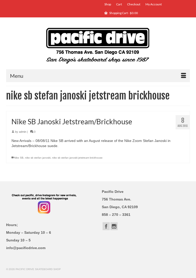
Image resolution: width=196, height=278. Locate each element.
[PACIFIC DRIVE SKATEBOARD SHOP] (98, 45)
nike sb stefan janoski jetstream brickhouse (77, 157)
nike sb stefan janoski (38, 157)
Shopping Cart (123, 13)
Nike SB (18, 157)
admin (22, 131)
